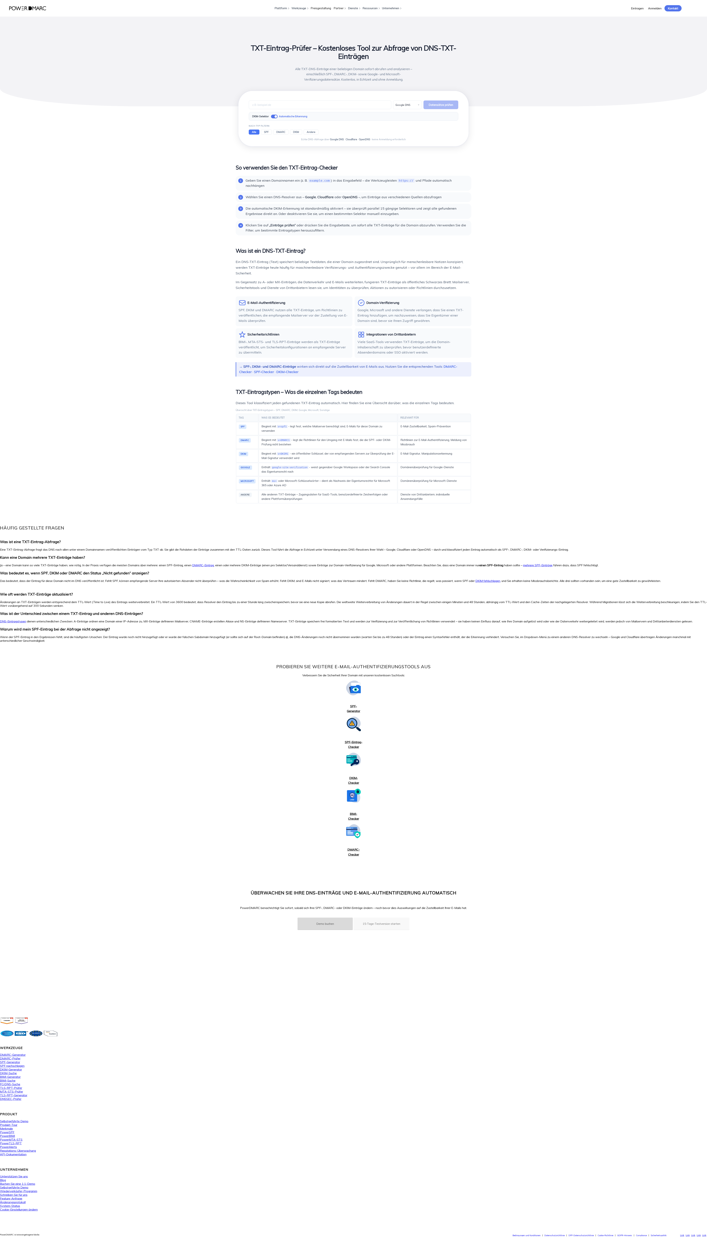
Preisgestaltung (321, 8)
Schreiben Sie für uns (13, 1195)
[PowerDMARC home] (27, 8)
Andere (311, 131)
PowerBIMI (7, 1136)
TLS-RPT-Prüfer (11, 1088)
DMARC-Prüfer (10, 1058)
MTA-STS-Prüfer (11, 1091)
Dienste (353, 8)
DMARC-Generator (13, 1055)
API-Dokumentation (13, 1154)
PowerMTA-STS (11, 1139)
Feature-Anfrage (11, 1198)
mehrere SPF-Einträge (538, 565)
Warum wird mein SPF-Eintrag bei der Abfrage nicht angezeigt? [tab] (55, 629)
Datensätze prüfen (441, 105)
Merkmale (6, 1128)
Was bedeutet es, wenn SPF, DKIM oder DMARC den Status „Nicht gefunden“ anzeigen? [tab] (74, 573)
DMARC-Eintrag (203, 565)
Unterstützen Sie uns (14, 1176)
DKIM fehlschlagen (487, 581)
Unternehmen (390, 8)
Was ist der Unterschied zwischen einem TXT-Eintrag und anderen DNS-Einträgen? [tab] (71, 613)
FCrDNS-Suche (10, 1084)
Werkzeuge (298, 8)
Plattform (281, 8)
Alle (254, 131)
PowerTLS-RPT (11, 1143)
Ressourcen (370, 8)
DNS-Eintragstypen (13, 621)
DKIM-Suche (8, 1073)
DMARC (280, 131)
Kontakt (673, 8)
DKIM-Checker (287, 372)
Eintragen (637, 8)
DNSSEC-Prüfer (10, 1099)
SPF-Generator (10, 1062)
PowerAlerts (8, 1147)
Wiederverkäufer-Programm (18, 1191)
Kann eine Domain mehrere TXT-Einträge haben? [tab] (42, 557)
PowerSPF (7, 1132)
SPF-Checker (264, 372)
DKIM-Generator (11, 1069)
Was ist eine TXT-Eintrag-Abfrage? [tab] (30, 541)
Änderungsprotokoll (13, 1202)
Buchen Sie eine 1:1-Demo (17, 1184)
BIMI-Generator (10, 1077)
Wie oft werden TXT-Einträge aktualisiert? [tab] (36, 594)
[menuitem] (526, 1235)
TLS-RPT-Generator (13, 1095)
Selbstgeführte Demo (14, 1121)
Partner (339, 8)
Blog (3, 1180)
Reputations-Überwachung (18, 1150)
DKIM (296, 131)
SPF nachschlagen (12, 1066)
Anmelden (655, 8)
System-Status (10, 1206)
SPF (266, 131)
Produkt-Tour (8, 1125)
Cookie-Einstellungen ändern (19, 1209)
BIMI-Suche (7, 1080)
